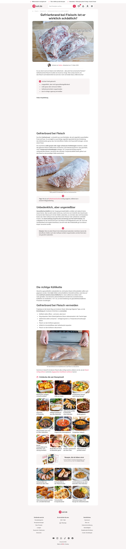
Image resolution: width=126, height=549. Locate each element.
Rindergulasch (81, 414)
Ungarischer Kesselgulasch (62, 432)
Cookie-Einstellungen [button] (87, 532)
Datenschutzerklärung (87, 525)
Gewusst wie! (43, 11)
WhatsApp (63, 523)
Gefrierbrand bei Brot (55, 198)
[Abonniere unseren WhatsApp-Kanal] (61, 538)
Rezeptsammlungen (39, 522)
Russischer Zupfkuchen (39, 530)
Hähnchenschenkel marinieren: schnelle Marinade (44, 500)
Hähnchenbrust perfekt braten (81, 449)
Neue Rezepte (38, 525)
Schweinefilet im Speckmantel (59, 500)
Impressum (87, 520)
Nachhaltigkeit (87, 527)
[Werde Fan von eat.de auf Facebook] (72, 538)
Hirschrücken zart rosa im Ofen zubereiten (43, 431)
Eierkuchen (38, 532)
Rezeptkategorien (39, 520)
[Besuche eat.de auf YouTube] (53, 538)
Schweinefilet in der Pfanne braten (59, 482)
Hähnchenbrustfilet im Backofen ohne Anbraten (69, 412)
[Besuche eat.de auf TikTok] (65, 538)
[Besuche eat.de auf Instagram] (57, 538)
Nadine (60, 65)
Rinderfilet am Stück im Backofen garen (56, 449)
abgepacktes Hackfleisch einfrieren (62, 372)
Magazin (36, 11)
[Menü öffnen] (92, 6)
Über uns (87, 522)
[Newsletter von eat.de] (63, 460)
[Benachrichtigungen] (83, 6)
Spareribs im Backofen (40, 413)
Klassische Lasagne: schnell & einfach (42, 395)
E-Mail (63, 520)
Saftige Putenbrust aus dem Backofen (55, 413)
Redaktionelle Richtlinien (87, 530)
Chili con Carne (58, 396)
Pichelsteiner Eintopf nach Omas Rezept (78, 395)
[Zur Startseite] (37, 6)
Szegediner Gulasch (78, 432)
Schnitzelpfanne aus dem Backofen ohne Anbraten (80, 482)
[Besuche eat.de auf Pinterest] (69, 538)
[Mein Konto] (87, 6)
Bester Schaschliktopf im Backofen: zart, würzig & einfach (41, 448)
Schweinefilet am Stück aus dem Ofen (42, 482)
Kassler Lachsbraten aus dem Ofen (69, 449)
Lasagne (39, 527)
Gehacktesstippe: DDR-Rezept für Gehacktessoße (80, 500)
